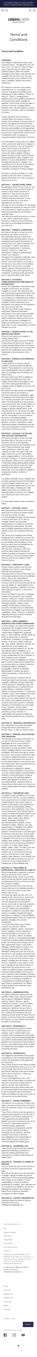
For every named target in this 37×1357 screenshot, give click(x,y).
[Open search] (6, 10)
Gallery (6, 1305)
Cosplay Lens (8, 1298)
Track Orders (8, 1236)
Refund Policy (8, 1240)
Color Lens (7, 1290)
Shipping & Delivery (10, 1232)
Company (7, 1309)
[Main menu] (3, 10)
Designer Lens (8, 1294)
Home (6, 1286)
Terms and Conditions (11, 1247)
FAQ (5, 1228)
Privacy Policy (8, 1243)
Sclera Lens (8, 1302)
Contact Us (7, 1251)
